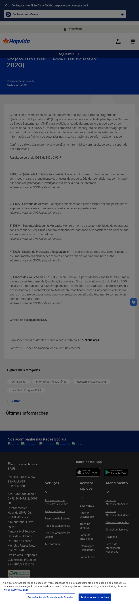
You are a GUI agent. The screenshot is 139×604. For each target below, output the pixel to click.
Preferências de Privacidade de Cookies (50, 597)
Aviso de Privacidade (16, 589)
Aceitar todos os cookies (95, 597)
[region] (69, 591)
